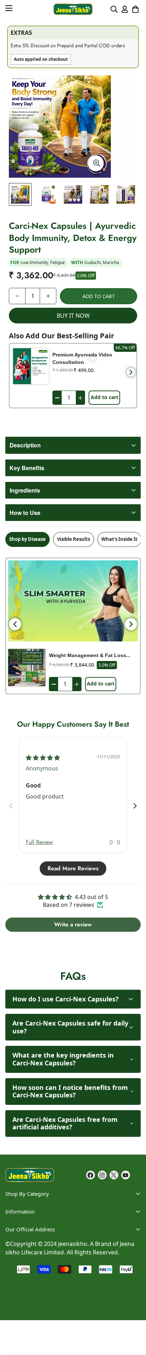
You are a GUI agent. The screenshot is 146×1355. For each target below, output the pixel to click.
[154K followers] (102, 1175)
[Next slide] (135, 806)
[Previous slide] (11, 806)
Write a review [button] (73, 924)
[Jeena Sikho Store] (73, 9)
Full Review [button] (39, 842)
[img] (43, 758)
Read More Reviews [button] (73, 868)
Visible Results (73, 539)
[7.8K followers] (90, 1175)
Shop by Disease (27, 539)
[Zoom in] (96, 163)
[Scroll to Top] (133, 1291)
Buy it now (73, 315)
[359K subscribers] (125, 1175)
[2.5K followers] (114, 1175)
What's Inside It (119, 539)
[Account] (124, 9)
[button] (135, 9)
